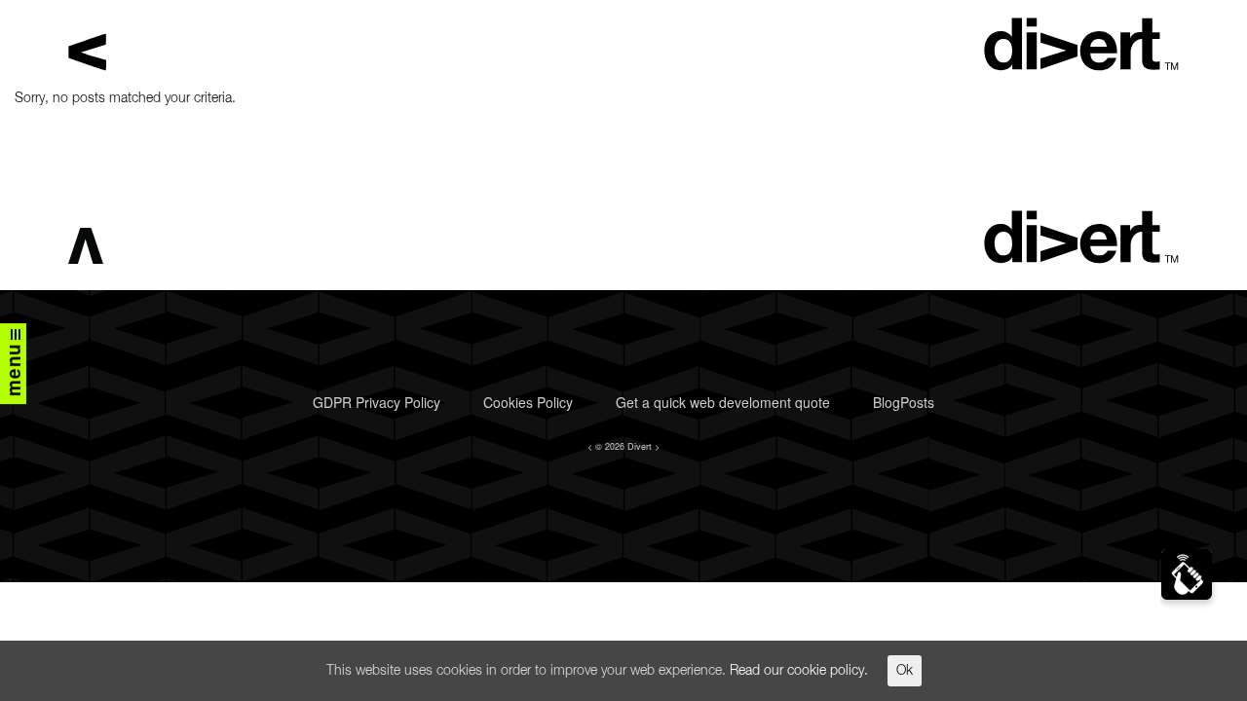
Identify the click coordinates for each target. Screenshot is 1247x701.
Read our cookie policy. (799, 671)
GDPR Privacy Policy (376, 402)
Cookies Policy (528, 402)
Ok (904, 671)
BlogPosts (903, 402)
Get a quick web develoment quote (723, 402)
